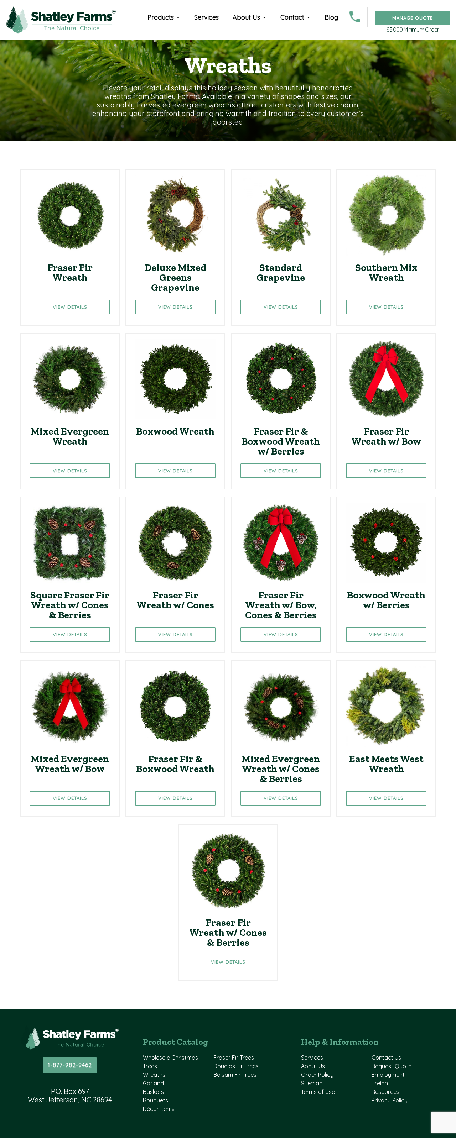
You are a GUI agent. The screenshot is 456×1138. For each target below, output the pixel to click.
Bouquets (155, 1100)
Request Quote (391, 1066)
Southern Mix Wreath (386, 272)
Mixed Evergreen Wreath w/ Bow (70, 764)
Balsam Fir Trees (234, 1074)
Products (160, 17)
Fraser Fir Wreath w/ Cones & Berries (228, 932)
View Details (70, 307)
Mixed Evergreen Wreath (70, 436)
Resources (385, 1091)
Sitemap (312, 1083)
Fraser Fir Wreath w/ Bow (386, 436)
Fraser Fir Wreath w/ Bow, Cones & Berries (281, 605)
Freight (381, 1083)
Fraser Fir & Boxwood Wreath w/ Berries (281, 441)
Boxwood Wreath (175, 431)
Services (206, 17)
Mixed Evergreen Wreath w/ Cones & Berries (281, 769)
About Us (246, 17)
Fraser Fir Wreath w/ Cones (175, 600)
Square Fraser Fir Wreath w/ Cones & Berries (69, 605)
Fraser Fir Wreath (70, 272)
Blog (331, 17)
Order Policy (317, 1074)
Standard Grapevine (280, 272)
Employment (388, 1074)
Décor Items (159, 1108)
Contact (292, 17)
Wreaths (154, 1074)
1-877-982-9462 (70, 1065)
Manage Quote (412, 18)
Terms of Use (318, 1091)
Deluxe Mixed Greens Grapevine (175, 277)
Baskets (153, 1091)
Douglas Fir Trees (236, 1066)
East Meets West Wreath (386, 764)
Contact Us (386, 1057)
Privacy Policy (390, 1100)
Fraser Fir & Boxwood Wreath (175, 764)
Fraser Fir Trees (233, 1057)
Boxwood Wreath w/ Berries (386, 600)
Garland (153, 1083)
